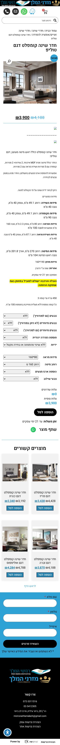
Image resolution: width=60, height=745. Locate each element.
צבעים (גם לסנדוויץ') (45, 316)
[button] (9, 61)
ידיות (54, 344)
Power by (15, 741)
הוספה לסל (45, 412)
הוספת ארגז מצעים (46, 371)
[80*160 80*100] (20, 357)
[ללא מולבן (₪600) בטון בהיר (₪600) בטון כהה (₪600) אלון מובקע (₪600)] (10, 330)
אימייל (53, 627)
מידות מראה (50, 357)
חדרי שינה (37, 31)
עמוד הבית (51, 31)
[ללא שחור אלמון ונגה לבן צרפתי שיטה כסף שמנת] (15, 316)
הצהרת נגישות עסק (30, 722)
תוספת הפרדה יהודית (45, 337)
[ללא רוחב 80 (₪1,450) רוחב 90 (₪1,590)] (15, 337)
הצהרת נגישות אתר (30, 727)
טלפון (53, 612)
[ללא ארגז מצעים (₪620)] (16, 371)
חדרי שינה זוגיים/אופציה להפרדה (38, 33)
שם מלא (51, 597)
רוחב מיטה (51, 364)
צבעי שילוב (50, 379)
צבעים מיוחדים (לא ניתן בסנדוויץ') (37, 323)
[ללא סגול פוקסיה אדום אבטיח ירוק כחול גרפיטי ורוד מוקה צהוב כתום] (21, 379)
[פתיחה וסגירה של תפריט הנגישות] (8, 732)
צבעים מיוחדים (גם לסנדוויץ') (40, 330)
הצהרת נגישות (48, 742)
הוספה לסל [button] (45, 508)
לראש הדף (30, 586)
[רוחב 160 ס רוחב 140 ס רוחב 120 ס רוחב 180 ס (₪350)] (21, 364)
